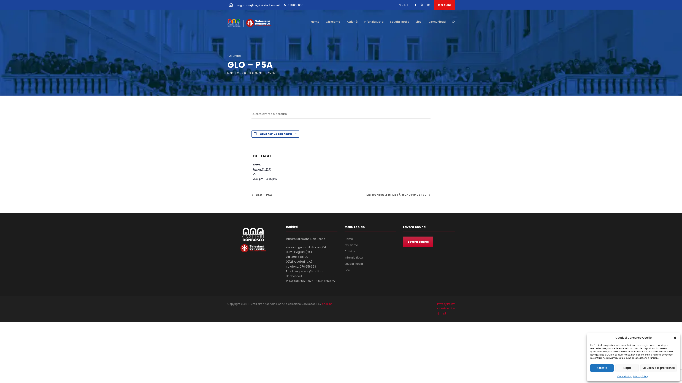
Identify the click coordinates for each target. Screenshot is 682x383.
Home (315, 22)
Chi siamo (333, 22)
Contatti (404, 5)
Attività (352, 22)
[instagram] (428, 5)
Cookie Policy (624, 376)
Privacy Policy (640, 376)
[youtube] (422, 5)
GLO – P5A (263, 195)
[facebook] (415, 5)
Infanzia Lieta (373, 22)
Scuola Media (399, 22)
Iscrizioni (444, 5)
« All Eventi (234, 56)
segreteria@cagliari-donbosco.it (258, 5)
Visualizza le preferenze (658, 368)
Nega (627, 368)
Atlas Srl (327, 304)
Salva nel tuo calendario (276, 134)
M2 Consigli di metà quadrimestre (396, 195)
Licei (419, 22)
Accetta (602, 368)
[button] (675, 338)
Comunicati (437, 22)
